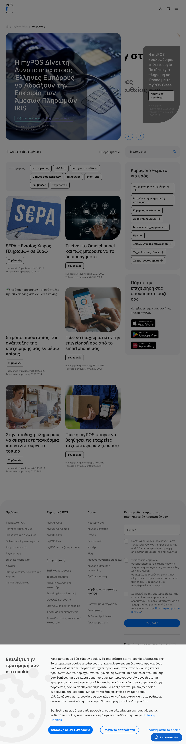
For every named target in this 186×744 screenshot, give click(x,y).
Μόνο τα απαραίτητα (120, 730)
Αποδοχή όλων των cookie (70, 730)
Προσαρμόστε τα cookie (163, 730)
